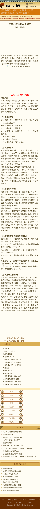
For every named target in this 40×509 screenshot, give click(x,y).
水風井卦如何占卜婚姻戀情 (12, 365)
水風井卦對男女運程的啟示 (12, 384)
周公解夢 (19, 13)
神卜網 (2, 17)
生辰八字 (11, 13)
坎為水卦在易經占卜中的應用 (12, 454)
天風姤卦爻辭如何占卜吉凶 (12, 485)
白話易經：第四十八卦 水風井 (13, 359)
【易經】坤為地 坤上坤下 (11, 474)
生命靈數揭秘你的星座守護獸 (12, 488)
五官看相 (12, 418)
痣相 (11, 399)
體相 (11, 403)
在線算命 (32, 4)
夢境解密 (32, 500)
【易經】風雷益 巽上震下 (11, 440)
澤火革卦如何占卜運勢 (16, 341)
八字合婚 (28, 502)
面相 (11, 392)
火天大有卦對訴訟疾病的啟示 (12, 432)
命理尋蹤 (23, 10)
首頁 (2, 10)
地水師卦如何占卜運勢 (10, 477)
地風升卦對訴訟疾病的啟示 (12, 471)
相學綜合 (12, 414)
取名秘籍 (19, 502)
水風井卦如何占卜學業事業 (12, 362)
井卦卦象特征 (7, 370)
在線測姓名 (32, 6)
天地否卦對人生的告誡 (10, 482)
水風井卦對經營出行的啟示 (12, 379)
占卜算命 (12, 411)
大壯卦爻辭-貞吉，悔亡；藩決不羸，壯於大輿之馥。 (20, 457)
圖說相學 (12, 407)
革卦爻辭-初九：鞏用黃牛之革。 (13, 445)
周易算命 (18, 17)
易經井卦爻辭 (7, 354)
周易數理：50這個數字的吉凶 (12, 437)
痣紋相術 (26, 13)
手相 (11, 395)
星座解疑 (4, 13)
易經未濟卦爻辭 (8, 434)
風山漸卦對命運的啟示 (10, 479)
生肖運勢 (30, 10)
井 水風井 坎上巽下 (9, 357)
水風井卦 (6, 348)
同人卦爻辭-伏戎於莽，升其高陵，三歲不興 (17, 448)
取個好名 (16, 10)
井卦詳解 (6, 368)
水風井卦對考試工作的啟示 (12, 382)
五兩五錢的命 (7, 468)
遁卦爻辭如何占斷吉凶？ (11, 451)
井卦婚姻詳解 (7, 373)
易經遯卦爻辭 (7, 443)
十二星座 (23, 500)
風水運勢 (8, 10)
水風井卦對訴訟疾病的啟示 (12, 376)
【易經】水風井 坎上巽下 (11, 351)
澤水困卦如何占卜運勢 (16, 338)
